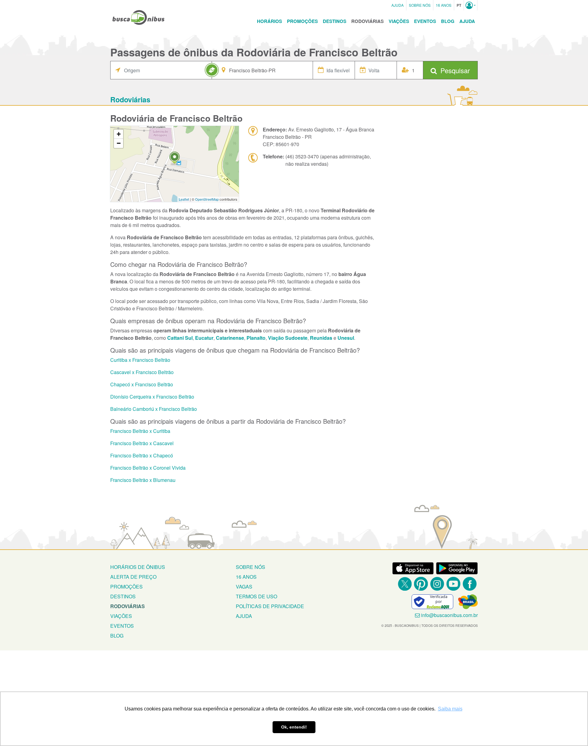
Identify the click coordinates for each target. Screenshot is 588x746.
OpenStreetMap (207, 199)
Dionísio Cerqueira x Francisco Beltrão (152, 396)
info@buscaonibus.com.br (449, 615)
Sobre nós (250, 566)
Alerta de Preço (133, 576)
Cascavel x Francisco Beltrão (142, 372)
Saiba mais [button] (450, 708)
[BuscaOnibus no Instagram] (437, 584)
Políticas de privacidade (270, 606)
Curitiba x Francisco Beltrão (140, 359)
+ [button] (119, 134)
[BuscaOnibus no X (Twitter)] (405, 584)
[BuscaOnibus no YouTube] (453, 584)
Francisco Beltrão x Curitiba (140, 430)
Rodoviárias (367, 21)
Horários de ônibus (137, 566)
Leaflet (184, 199)
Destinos (334, 21)
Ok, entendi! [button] (294, 727)
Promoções (302, 21)
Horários (269, 21)
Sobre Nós (420, 5)
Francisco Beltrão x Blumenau (142, 479)
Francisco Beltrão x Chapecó (141, 455)
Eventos (425, 21)
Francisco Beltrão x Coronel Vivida (148, 467)
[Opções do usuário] (470, 5)
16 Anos (443, 5)
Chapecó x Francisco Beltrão (141, 384)
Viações (399, 21)
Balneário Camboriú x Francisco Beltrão (153, 408)
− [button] (119, 143)
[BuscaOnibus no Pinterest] (421, 584)
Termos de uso (256, 596)
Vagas (244, 586)
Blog (447, 21)
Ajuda (397, 5)
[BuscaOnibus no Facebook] (470, 584)
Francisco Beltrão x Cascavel (142, 443)
